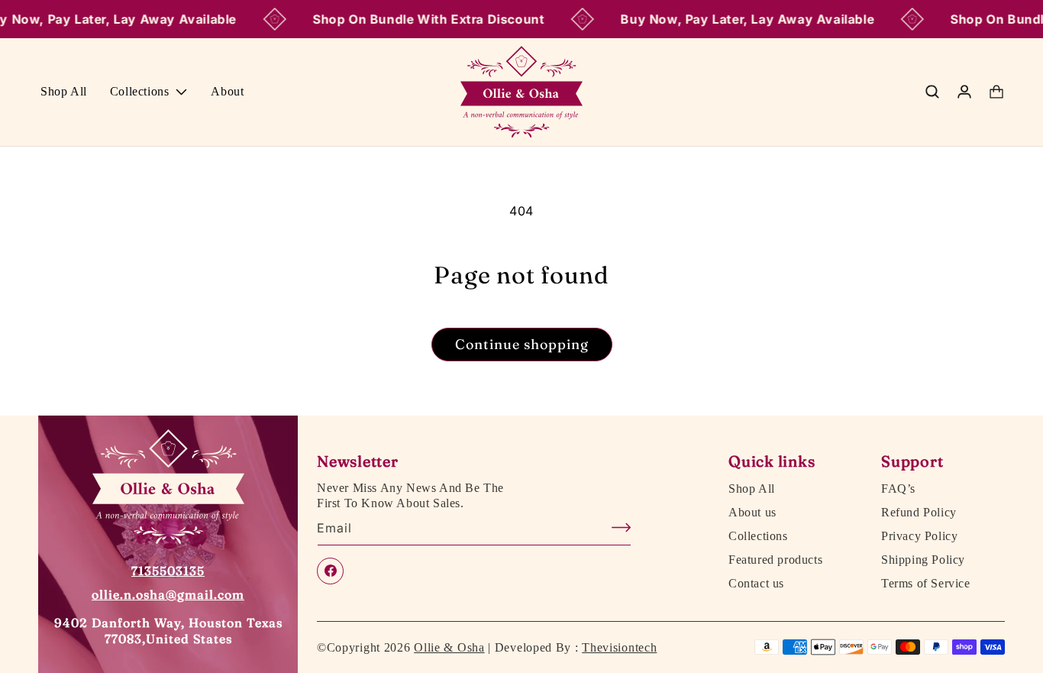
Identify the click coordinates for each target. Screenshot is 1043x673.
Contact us (756, 583)
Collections (758, 535)
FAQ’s (898, 489)
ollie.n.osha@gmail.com (168, 594)
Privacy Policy (919, 535)
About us (752, 512)
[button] (149, 92)
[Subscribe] (614, 527)
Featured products (775, 559)
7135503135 (168, 570)
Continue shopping (522, 344)
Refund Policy (919, 512)
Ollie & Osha (449, 647)
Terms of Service (925, 583)
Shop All (751, 489)
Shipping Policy (923, 559)
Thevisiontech (619, 647)
